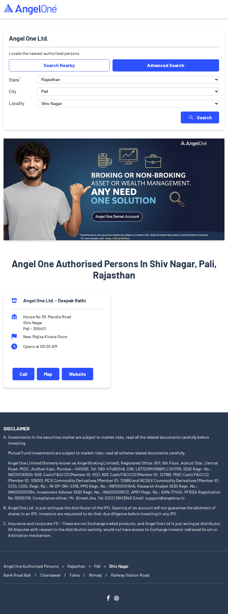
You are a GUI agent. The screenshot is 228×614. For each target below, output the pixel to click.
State (15, 79)
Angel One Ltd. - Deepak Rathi (54, 300)
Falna (75, 574)
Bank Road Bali (17, 574)
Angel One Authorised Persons (32, 566)
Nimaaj (95, 574)
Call (23, 374)
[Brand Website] (118, 598)
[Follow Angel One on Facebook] (110, 598)
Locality (16, 103)
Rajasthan (76, 566)
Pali (97, 566)
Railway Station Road (130, 574)
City (12, 91)
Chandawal (50, 574)
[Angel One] (30, 9)
